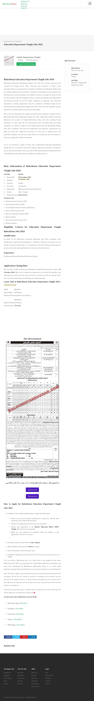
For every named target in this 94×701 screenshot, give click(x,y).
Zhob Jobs (20, 681)
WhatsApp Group (32, 496)
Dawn (5, 681)
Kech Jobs (20, 684)
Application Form (32, 490)
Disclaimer (48, 678)
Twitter (17, 637)
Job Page (33, 675)
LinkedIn (33, 637)
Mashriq (6, 684)
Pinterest (25, 637)
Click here (23, 603)
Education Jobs (35, 686)
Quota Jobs (24, 3)
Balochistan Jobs (25, 1)
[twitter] (80, 697)
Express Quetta (8, 678)
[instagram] (86, 697)
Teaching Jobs (35, 684)
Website (20, 60)
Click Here (19, 608)
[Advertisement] (47, 21)
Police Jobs (34, 678)
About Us (47, 684)
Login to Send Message (27, 64)
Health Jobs (24, 8)
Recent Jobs (21, 672)
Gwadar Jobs (21, 678)
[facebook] (83, 697)
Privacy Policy (49, 675)
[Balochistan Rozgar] (9, 2)
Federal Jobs (24, 5)
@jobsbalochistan (32, 60)
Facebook (9, 637)
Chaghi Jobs (18, 41)
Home (46, 672)
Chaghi (73, 76)
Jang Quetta (7, 675)
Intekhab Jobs (7, 672)
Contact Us (48, 681)
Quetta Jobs (24, 6)
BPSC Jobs (34, 672)
